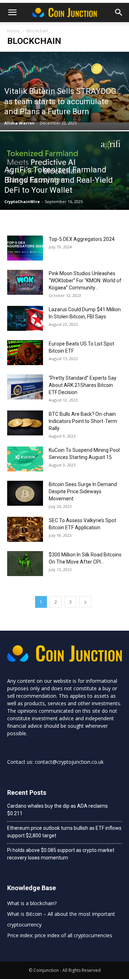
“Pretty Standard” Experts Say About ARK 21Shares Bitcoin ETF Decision (82, 385)
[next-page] (85, 602)
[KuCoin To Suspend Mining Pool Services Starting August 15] (25, 458)
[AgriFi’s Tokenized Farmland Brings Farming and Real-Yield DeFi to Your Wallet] (64, 174)
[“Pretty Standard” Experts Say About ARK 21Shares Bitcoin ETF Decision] (25, 386)
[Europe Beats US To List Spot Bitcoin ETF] (25, 352)
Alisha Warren (19, 123)
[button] (119, 12)
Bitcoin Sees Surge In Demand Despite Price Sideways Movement (83, 491)
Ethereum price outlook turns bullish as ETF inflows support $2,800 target (64, 831)
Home (13, 31)
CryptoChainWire (22, 201)
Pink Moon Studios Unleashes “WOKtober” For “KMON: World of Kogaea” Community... (85, 281)
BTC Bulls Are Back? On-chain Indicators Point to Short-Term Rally (83, 421)
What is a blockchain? (32, 903)
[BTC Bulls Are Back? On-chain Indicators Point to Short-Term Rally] (25, 422)
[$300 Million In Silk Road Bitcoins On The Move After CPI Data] (25, 563)
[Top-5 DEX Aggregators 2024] (25, 248)
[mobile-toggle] (12, 12)
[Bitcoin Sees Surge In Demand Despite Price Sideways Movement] (25, 493)
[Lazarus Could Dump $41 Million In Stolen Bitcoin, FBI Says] (25, 318)
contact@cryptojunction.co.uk (69, 761)
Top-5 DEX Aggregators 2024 (82, 239)
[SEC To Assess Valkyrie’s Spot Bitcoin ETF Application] (25, 529)
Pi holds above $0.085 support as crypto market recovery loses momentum (60, 854)
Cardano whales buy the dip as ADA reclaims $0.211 (57, 809)
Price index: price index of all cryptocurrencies (59, 935)
